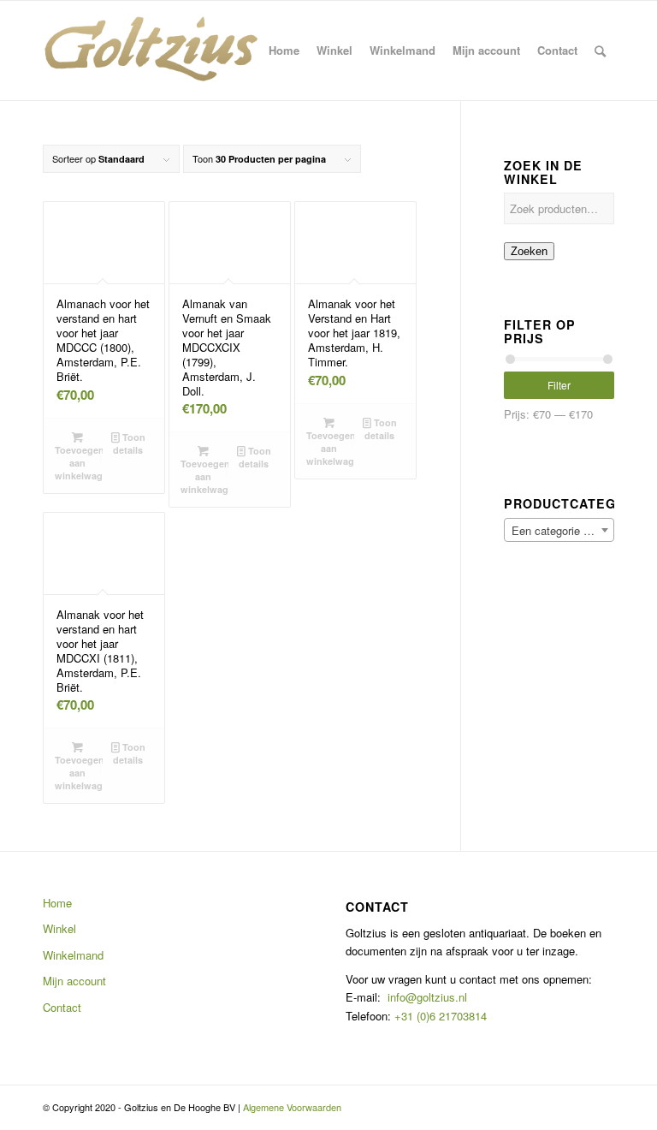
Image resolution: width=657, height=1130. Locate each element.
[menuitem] (284, 50)
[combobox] (559, 530)
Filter (559, 385)
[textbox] (559, 531)
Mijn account (74, 980)
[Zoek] (600, 50)
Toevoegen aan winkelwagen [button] (79, 462)
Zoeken (529, 251)
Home (57, 903)
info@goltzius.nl (427, 997)
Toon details (129, 443)
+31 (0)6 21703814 (439, 1016)
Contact (62, 1007)
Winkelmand (73, 955)
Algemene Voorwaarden (292, 1107)
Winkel (59, 928)
